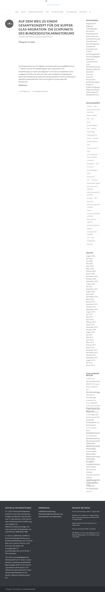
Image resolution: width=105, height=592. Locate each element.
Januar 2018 (90, 302)
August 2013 (90, 360)
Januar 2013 (90, 365)
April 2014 (90, 340)
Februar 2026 (91, 271)
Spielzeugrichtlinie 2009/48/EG (92, 233)
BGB (88, 118)
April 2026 (90, 266)
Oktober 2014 (91, 330)
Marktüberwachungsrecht (95, 67)
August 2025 (90, 284)
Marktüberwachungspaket (93, 183)
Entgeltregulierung (92, 135)
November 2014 (92, 327)
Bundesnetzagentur (92, 125)
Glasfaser (95, 138)
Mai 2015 (89, 317)
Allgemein (89, 26)
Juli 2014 (89, 335)
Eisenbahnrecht (91, 41)
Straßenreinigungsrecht (94, 87)
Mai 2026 (89, 264)
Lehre (88, 64)
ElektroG (93, 128)
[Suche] (89, 11)
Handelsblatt (20, 557)
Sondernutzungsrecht (93, 82)
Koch (23, 560)
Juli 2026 (89, 258)
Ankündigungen (91, 29)
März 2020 (90, 294)
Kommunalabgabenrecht (95, 57)
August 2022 (90, 291)
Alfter (95, 106)
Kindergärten (90, 163)
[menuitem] (17, 11)
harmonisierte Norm (92, 148)
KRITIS (88, 173)
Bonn (92, 118)
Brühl (88, 122)
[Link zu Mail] (98, 588)
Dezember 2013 (92, 350)
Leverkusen (94, 180)
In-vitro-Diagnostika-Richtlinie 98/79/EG (92, 156)
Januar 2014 (90, 347)
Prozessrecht (90, 79)
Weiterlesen (23, 85)
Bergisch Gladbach (92, 115)
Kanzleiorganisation (93, 54)
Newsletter (90, 72)
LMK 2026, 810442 (21, 536)
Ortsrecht (89, 74)
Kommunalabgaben (92, 170)
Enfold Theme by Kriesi (29, 589)
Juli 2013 (89, 363)
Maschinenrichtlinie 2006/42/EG (92, 188)
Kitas (97, 163)
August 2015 (90, 312)
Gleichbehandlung (92, 141)
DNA (88, 128)
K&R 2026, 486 (22, 532)
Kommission (90, 167)
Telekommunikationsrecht (44, 36)
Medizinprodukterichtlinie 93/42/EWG (93, 193)
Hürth (88, 151)
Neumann (26, 511)
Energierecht (90, 46)
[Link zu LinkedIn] (95, 588)
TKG (88, 237)
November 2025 (92, 276)
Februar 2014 (91, 345)
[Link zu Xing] (92, 588)
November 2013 (92, 352)
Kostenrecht (90, 59)
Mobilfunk (90, 198)
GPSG (88, 145)
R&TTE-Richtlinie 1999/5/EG (91, 221)
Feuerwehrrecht (91, 49)
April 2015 (90, 319)
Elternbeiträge (90, 131)
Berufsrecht (90, 31)
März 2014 (90, 342)
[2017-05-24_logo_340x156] (53, 4)
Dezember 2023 (92, 289)
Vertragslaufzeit (91, 241)
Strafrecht (89, 85)
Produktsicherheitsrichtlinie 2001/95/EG (93, 215)
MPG (96, 198)
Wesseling (89, 244)
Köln (88, 180)
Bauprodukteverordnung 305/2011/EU (93, 111)
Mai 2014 (89, 337)
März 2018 (90, 299)
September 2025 (92, 281)
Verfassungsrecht (92, 92)
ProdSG (89, 210)
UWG (92, 237)
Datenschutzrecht (92, 36)
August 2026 (90, 256)
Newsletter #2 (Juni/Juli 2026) (80, 529)
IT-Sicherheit (90, 160)
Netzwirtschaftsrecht (26, 36)
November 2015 (92, 304)
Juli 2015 (89, 314)
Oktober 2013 (91, 355)
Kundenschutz (91, 176)
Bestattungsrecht (92, 34)
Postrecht (89, 77)
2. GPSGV (89, 106)
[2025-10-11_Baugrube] (47, 52)
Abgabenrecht (91, 23)
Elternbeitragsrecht (92, 44)
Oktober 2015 (91, 307)
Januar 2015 (90, 325)
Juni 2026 (89, 261)
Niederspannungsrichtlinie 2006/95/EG (93, 206)
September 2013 (92, 358)
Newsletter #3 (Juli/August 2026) (81, 511)
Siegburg (89, 228)
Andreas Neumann (41, 91)
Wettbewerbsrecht (92, 95)
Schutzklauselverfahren (93, 225)
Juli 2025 (89, 286)
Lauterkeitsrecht (92, 62)
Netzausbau (90, 201)
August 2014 (90, 332)
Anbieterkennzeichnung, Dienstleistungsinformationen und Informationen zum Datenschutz (51, 514)
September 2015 (92, 309)
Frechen (89, 138)
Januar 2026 (90, 274)
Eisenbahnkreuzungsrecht (95, 39)
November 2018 (92, 297)
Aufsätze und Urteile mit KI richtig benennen (84, 523)
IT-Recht (89, 51)
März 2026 (90, 269)
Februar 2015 (91, 322)
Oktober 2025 (91, 279)
